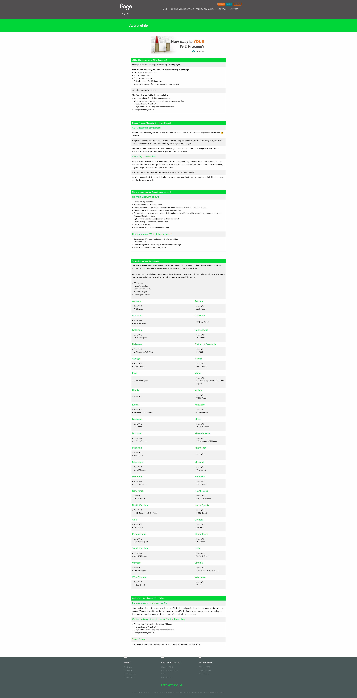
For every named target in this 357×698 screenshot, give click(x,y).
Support (234, 9)
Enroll (221, 4)
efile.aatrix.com (203, 674)
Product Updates (130, 674)
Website (164, 674)
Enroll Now (128, 667)
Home (164, 9)
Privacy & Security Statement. (217, 692)
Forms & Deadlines (205, 9)
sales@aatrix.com (204, 670)
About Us (222, 9)
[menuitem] (221, 4)
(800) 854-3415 (167, 667)
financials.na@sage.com (169, 670)
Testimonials (128, 670)
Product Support (167, 677)
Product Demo (129, 677)
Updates (237, 4)
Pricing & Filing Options (182, 9)
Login (229, 4)
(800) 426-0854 (204, 667)
